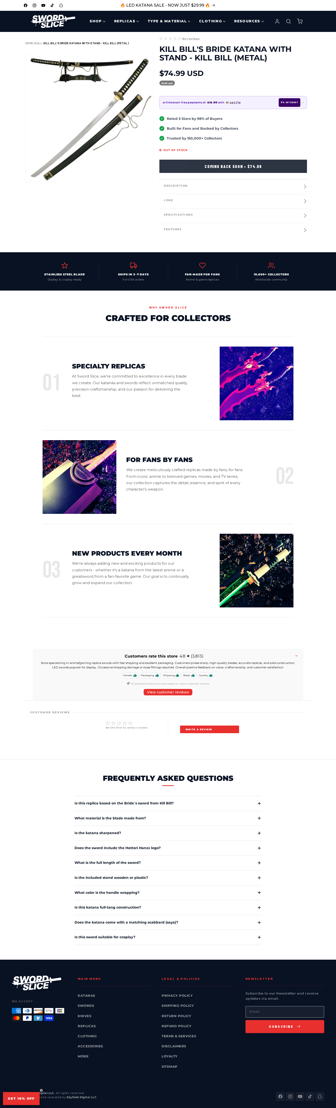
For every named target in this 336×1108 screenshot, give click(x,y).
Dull (38, 43)
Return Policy (176, 1016)
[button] (170, 38)
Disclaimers (174, 1046)
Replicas (87, 1026)
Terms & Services (179, 1036)
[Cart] (300, 21)
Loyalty (170, 1056)
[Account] (277, 21)
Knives (84, 1016)
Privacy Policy (177, 995)
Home (29, 43)
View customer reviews (168, 692)
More (83, 1056)
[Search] (288, 21)
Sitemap (170, 1066)
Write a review (198, 729)
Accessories (90, 1046)
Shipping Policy (178, 1006)
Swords (86, 1006)
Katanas (86, 995)
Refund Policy (177, 1026)
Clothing (87, 1036)
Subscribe (281, 1026)
